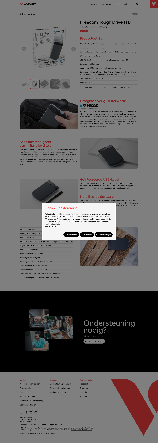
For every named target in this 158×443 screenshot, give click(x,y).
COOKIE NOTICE (51, 226)
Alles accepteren (71, 235)
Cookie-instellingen (103, 235)
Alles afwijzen (87, 235)
